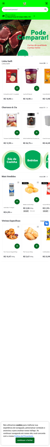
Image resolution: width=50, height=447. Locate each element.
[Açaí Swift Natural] (31, 77)
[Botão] (3, 3)
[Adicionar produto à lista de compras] (18, 69)
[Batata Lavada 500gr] (31, 189)
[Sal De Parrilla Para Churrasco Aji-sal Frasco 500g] (31, 121)
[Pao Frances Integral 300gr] (12, 234)
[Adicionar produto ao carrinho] (17, 88)
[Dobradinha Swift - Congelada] (12, 77)
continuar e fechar (25, 440)
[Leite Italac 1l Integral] (12, 190)
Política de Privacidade (23, 436)
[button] (3, 4)
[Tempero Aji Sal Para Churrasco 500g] (12, 121)
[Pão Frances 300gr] (31, 234)
